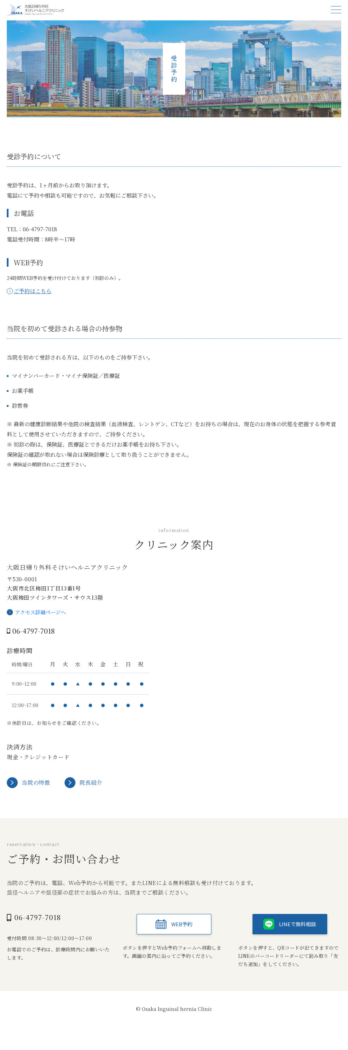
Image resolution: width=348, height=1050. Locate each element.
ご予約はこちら (33, 291)
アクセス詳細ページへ (40, 612)
